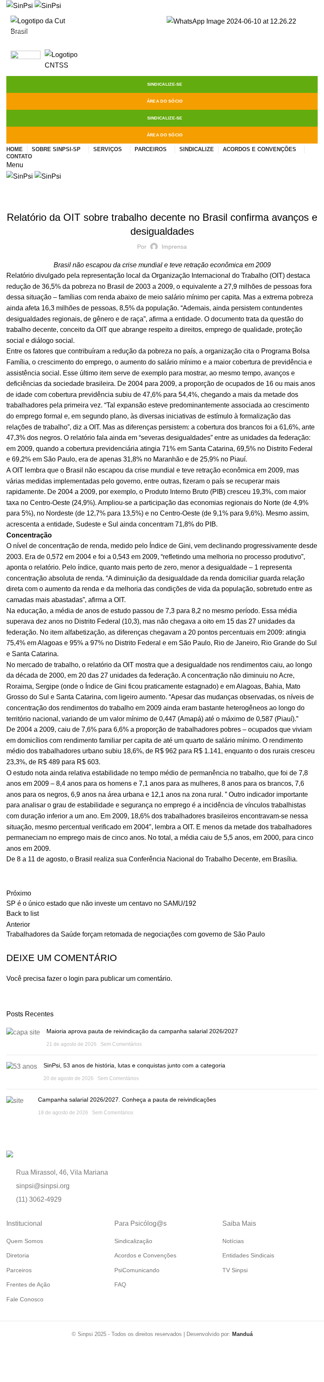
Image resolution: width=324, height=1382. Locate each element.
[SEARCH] (312, 31)
